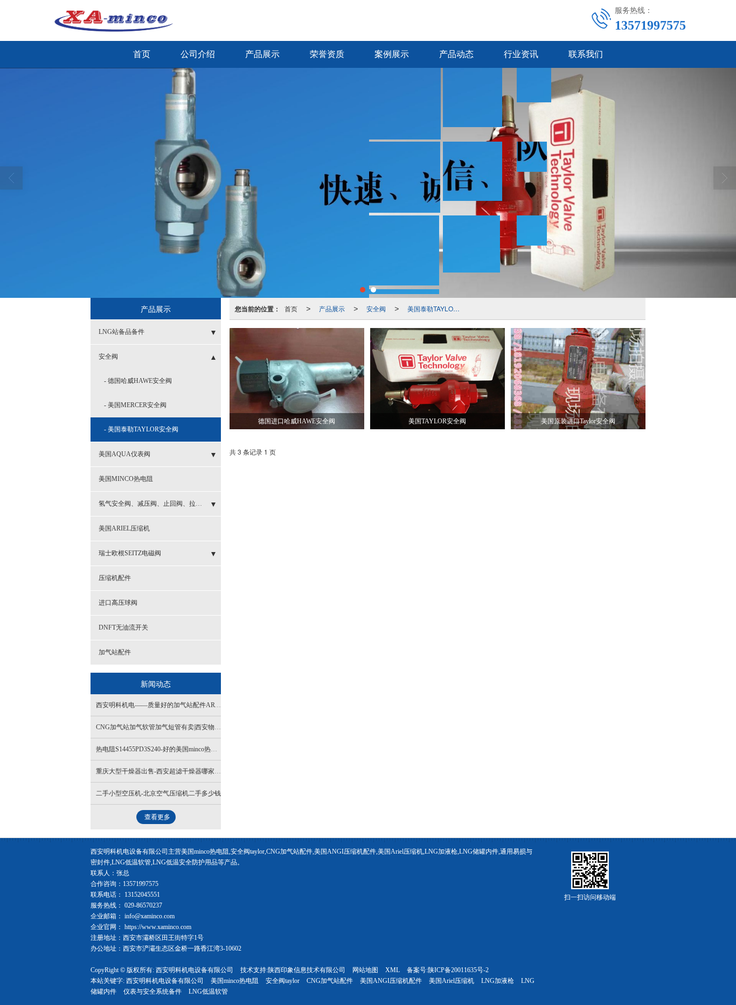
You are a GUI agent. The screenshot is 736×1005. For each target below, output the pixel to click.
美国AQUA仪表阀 (124, 454)
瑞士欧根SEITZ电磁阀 (130, 553)
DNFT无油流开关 (123, 627)
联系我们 (585, 54)
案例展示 (391, 54)
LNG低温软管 (208, 991)
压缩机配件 (115, 578)
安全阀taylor (283, 981)
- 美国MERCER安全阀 (135, 405)
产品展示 (262, 54)
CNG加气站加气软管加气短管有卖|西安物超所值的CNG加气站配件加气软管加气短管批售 (223, 727)
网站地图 (365, 970)
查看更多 (157, 817)
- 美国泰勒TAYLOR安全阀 (141, 429)
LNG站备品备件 (121, 332)
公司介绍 (197, 54)
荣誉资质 (327, 54)
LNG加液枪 (497, 981)
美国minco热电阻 (235, 981)
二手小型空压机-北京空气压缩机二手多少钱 (158, 793)
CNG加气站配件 (330, 981)
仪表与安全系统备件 (152, 991)
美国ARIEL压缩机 (124, 528)
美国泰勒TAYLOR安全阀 (436, 308)
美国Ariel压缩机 (451, 981)
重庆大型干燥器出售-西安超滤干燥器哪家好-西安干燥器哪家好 (185, 771)
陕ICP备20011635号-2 (458, 970)
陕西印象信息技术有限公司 (306, 970)
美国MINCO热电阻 (126, 479)
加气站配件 (115, 652)
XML (392, 970)
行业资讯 (521, 54)
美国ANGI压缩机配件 (391, 981)
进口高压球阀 (118, 602)
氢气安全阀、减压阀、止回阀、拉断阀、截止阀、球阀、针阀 (160, 503)
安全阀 (376, 308)
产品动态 (456, 54)
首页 (141, 54)
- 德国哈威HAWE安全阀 (138, 381)
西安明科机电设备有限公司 (194, 970)
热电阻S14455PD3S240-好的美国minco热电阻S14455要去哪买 (182, 749)
